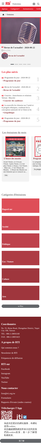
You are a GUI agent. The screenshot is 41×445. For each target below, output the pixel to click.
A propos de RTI (10, 342)
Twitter (4, 382)
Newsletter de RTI (9, 353)
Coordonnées (8, 324)
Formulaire (6, 398)
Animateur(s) (28, 9)
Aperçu (4, 9)
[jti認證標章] (21, 418)
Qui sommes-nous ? (10, 347)
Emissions (10, 14)
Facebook (5, 369)
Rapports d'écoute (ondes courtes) (16, 402)
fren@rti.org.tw (8, 393)
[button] (12, 64)
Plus (21, 306)
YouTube (5, 377)
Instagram (5, 373)
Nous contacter (9, 388)
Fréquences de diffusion (12, 358)
